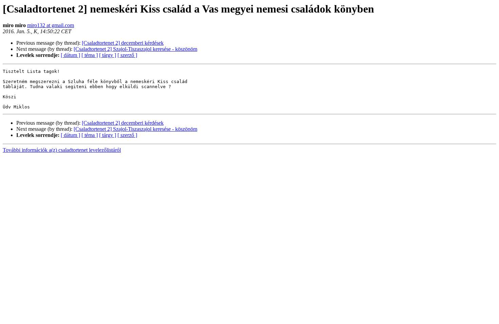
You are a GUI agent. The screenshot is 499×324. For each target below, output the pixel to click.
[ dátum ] (70, 55)
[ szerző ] (127, 55)
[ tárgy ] (107, 55)
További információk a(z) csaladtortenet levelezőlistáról (62, 150)
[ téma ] (89, 55)
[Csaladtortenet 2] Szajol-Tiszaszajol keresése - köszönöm (135, 49)
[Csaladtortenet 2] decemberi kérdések (123, 43)
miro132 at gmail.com (50, 25)
